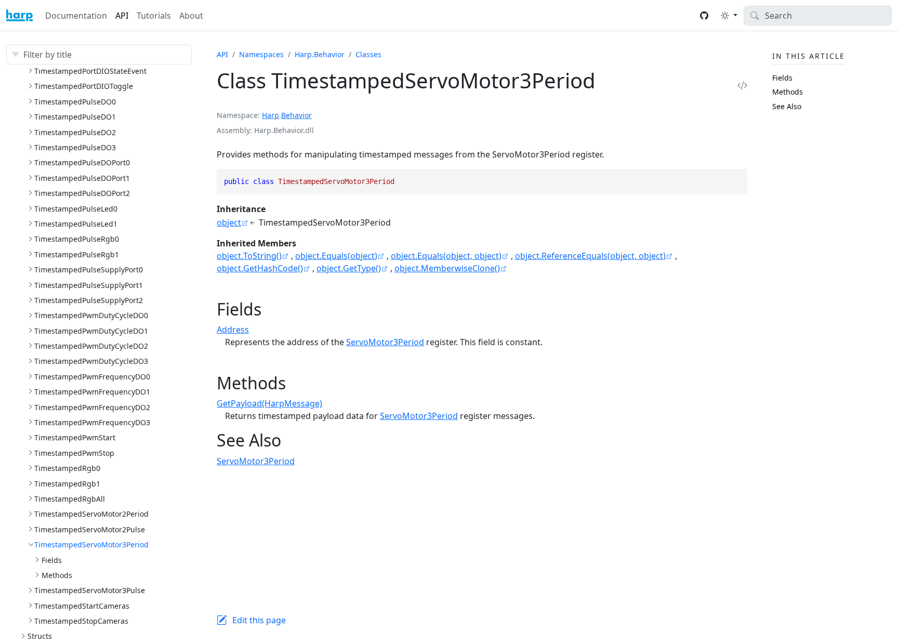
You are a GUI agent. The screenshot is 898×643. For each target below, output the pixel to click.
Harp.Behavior (320, 54)
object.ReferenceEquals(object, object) (590, 255)
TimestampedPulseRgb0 (76, 239)
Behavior (296, 115)
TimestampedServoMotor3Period (91, 544)
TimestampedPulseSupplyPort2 (88, 300)
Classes (368, 54)
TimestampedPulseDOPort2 (82, 193)
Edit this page (259, 620)
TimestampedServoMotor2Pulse (89, 529)
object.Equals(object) (336, 255)
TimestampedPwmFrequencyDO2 (92, 407)
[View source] (742, 85)
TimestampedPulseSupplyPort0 (88, 269)
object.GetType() (348, 268)
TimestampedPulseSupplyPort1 (88, 285)
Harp (270, 115)
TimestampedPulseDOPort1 (82, 178)
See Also (786, 106)
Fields (52, 560)
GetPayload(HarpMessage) (269, 403)
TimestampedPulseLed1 (75, 224)
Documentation (76, 15)
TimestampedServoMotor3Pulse (89, 590)
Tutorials (154, 15)
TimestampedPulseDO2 (75, 132)
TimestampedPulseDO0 (75, 102)
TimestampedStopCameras (81, 621)
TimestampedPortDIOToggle (83, 86)
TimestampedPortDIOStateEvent (90, 71)
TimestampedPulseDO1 (75, 117)
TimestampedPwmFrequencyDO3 (92, 422)
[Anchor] (273, 309)
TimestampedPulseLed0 (75, 209)
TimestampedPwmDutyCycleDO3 (91, 361)
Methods (57, 575)
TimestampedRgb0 (67, 468)
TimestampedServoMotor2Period (91, 514)
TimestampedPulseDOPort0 (82, 162)
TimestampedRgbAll (69, 499)
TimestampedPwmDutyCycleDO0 (91, 315)
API (121, 15)
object (229, 222)
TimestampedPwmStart (74, 437)
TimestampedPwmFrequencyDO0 (92, 377)
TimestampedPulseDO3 (75, 147)
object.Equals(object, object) (446, 255)
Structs (40, 636)
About (191, 15)
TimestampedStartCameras (81, 606)
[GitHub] (704, 15)
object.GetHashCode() (260, 268)
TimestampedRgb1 (67, 484)
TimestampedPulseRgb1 (76, 254)
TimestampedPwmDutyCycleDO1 (91, 331)
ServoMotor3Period (385, 342)
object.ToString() (249, 255)
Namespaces (261, 54)
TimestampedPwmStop (74, 453)
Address (233, 329)
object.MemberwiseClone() (447, 268)
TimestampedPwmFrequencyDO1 (92, 392)
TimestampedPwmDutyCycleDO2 (91, 346)
